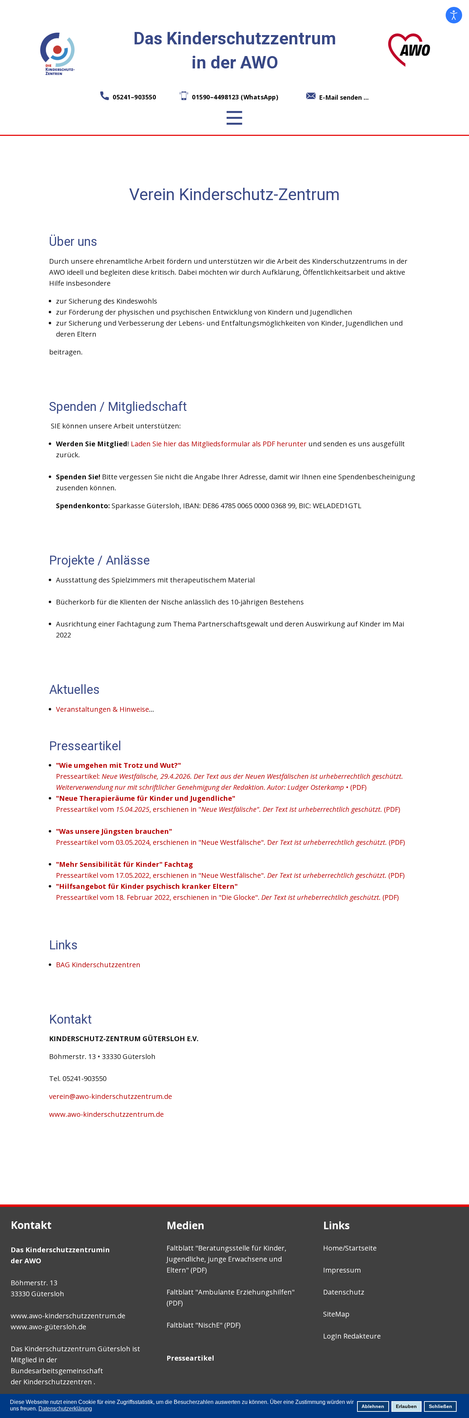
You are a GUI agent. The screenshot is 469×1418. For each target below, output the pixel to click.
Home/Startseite (350, 1248)
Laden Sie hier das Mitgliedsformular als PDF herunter (219, 443)
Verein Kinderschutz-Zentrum (234, 194)
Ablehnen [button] (373, 1406)
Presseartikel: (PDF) (229, 776)
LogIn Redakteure (352, 1336)
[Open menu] (234, 118)
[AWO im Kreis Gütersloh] (409, 50)
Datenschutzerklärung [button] (65, 1408)
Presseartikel (190, 1358)
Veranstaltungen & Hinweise (102, 709)
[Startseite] (58, 53)
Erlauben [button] (406, 1406)
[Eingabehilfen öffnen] (454, 15)
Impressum (342, 1270)
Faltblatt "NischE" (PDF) (204, 1325)
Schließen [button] (440, 1406)
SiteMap (336, 1314)
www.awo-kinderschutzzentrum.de (107, 1114)
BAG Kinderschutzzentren (98, 964)
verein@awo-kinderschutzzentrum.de (110, 1096)
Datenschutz (343, 1292)
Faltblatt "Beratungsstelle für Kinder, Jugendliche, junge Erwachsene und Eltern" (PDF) (226, 1259)
